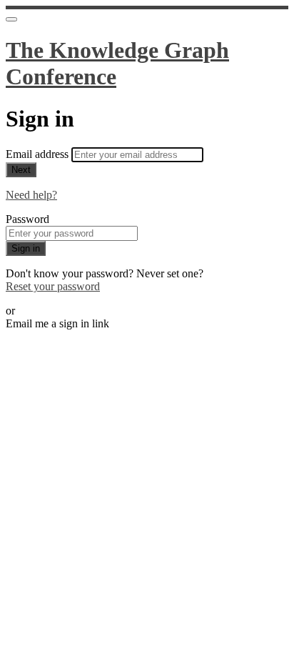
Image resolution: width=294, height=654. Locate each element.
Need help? (31, 195)
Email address (38, 154)
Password (27, 219)
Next (21, 169)
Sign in (25, 248)
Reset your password (53, 286)
